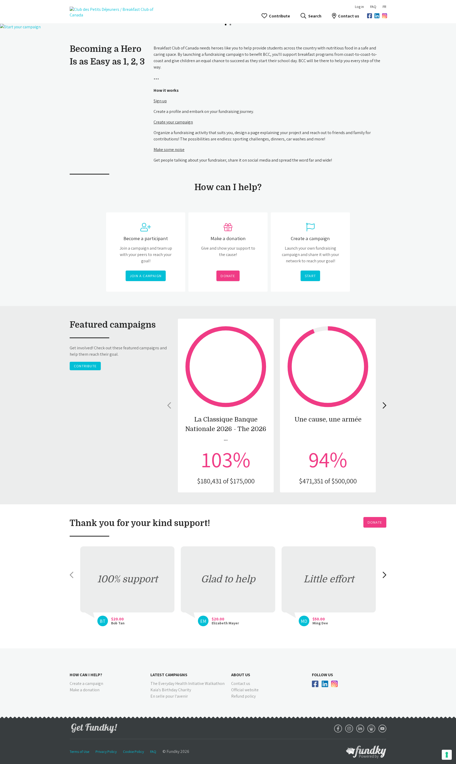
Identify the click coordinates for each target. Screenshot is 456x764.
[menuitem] (373, 6)
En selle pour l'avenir (169, 696)
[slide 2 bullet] (230, 24)
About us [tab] (240, 674)
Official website (245, 690)
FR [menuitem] (384, 6)
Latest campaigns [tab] (168, 674)
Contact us (348, 16)
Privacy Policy (106, 751)
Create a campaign (86, 683)
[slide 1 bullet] (225, 24)
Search (314, 16)
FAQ (373, 6)
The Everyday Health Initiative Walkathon (187, 683)
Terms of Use (79, 751)
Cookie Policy (133, 751)
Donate (375, 522)
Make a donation (84, 690)
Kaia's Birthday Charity (170, 690)
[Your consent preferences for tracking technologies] (447, 755)
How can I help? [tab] (86, 674)
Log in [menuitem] (359, 6)
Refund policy (243, 696)
